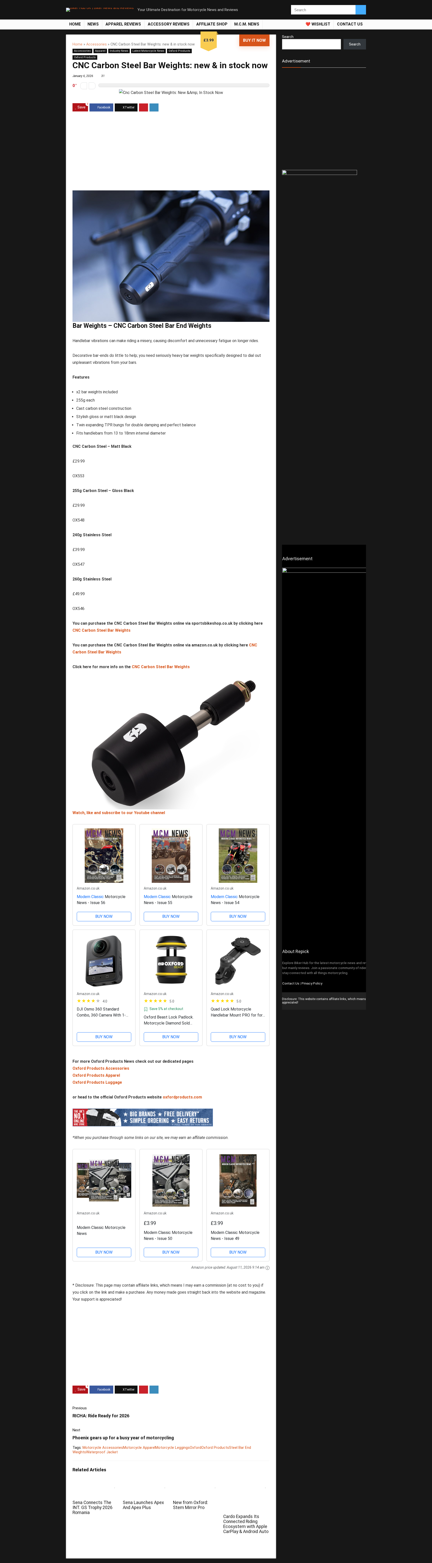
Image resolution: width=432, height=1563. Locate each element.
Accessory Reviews (169, 24)
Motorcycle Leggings (172, 1447)
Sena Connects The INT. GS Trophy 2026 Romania (92, 1507)
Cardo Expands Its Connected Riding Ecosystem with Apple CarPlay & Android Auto (245, 1524)
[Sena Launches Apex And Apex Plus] (146, 1484)
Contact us (350, 24)
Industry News (119, 50)
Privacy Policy (312, 983)
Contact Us (290, 983)
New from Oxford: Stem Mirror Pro (190, 1505)
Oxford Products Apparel (96, 1075)
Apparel (100, 50)
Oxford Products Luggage (97, 1082)
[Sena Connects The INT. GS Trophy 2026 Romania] (95, 1484)
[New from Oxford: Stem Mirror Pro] (196, 1484)
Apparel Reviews (123, 24)
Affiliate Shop (212, 24)
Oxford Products (179, 50)
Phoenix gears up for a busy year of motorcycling (123, 1437)
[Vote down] (83, 85)
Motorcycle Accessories (102, 1447)
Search (288, 36)
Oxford (195, 1447)
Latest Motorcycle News (148, 50)
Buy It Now (254, 40)
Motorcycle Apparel (139, 1447)
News (93, 24)
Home (75, 24)
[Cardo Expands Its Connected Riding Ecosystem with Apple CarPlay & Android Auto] (246, 1484)
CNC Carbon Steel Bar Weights (101, 630)
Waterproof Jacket (102, 1452)
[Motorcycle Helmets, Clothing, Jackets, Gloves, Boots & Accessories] (142, 1111)
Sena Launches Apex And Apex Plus (143, 1505)
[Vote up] (92, 85)
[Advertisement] (171, 152)
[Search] (361, 9)
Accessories (96, 44)
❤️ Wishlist (318, 24)
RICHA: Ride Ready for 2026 (100, 1415)
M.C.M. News (246, 24)
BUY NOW (103, 916)
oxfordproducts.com (182, 1097)
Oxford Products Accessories (100, 1068)
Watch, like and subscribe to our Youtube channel (118, 812)
